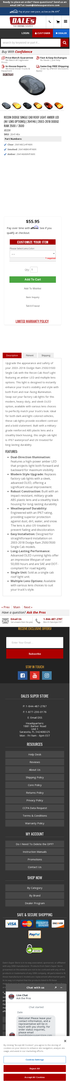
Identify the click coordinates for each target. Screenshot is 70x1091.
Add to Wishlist (32, 288)
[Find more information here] (36, 1032)
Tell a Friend (33, 305)
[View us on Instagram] (47, 675)
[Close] (65, 1041)
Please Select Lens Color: (22, 248)
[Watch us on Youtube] (35, 675)
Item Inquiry (32, 297)
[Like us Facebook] (22, 675)
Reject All (35, 1068)
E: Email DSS (34, 717)
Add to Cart (33, 279)
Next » (28, 607)
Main (16, 607)
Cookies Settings (35, 1059)
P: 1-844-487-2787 (35, 706)
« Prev (5, 607)
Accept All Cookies (35, 1077)
